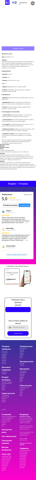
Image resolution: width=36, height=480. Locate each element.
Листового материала (6, 383)
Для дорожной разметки (25, 450)
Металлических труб (6, 457)
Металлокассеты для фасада (26, 425)
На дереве (4, 355)
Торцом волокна (5, 397)
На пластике (4, 352)
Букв (21, 382)
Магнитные (22, 466)
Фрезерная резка (26, 362)
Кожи (21, 358)
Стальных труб (5, 462)
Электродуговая (5, 395)
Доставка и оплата (6, 421)
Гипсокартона (23, 372)
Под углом (4, 467)
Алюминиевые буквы (24, 433)
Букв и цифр (23, 464)
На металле (4, 354)
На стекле (4, 359)
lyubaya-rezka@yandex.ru (12, 283)
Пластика (22, 351)
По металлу (4, 372)
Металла (4, 385)
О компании (6, 414)
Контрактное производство (26, 418)
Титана (21, 392)
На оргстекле (5, 351)
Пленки (3, 389)
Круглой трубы (5, 464)
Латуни (21, 390)
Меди (21, 395)
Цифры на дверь (23, 438)
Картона (3, 386)
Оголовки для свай (24, 429)
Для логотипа (23, 461)
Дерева (3, 388)
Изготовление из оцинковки (26, 419)
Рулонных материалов (7, 382)
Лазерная (4, 398)
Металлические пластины (25, 427)
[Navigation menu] (33, 3)
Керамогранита (23, 348)
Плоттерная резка (9, 436)
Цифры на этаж (23, 440)
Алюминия (22, 389)
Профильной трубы (6, 459)
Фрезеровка (24, 369)
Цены (3, 425)
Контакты (4, 422)
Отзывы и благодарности (7, 418)
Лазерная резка (26, 346)
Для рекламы (23, 463)
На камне (4, 360)
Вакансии (4, 424)
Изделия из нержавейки (25, 421)
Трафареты (24, 448)
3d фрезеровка (23, 371)
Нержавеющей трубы (6, 456)
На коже (3, 363)
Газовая (3, 401)
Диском (3, 470)
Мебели (21, 378)
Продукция (24, 414)
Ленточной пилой (6, 461)
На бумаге (4, 357)
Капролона (22, 374)
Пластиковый (23, 459)
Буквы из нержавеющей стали (27, 432)
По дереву (4, 373)
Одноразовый (23, 458)
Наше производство (6, 419)
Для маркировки (23, 453)
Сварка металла (8, 393)
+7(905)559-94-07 (11, 279)
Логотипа (4, 362)
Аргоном (4, 400)
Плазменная (5, 465)
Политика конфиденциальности (9, 416)
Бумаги (21, 356)
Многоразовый (23, 455)
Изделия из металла (25, 416)
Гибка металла (26, 386)
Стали (21, 393)
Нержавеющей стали (24, 387)
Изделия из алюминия (25, 422)
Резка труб (6, 454)
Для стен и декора (24, 452)
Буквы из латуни (24, 435)
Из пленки (22, 467)
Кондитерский (23, 456)
